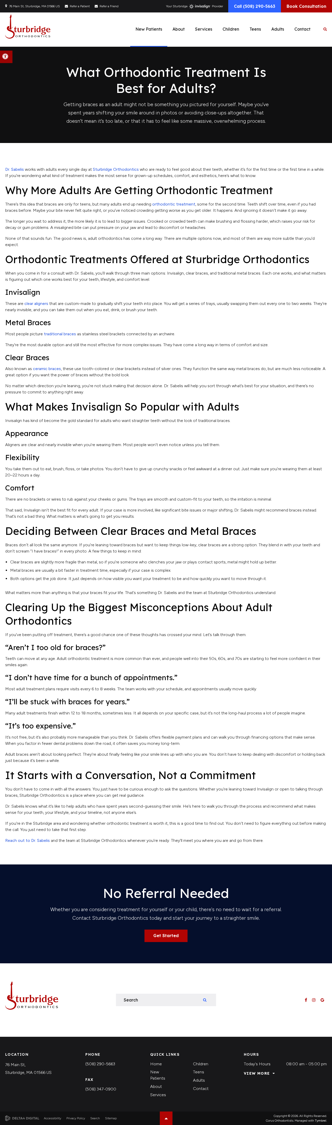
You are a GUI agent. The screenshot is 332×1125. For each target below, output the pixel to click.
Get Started (166, 935)
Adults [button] (277, 29)
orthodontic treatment (173, 204)
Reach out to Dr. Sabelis (27, 840)
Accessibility (52, 1118)
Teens (198, 1071)
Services (158, 1094)
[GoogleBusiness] (322, 1000)
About (156, 1086)
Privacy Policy (75, 1118)
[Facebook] (306, 1000)
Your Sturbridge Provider (194, 6)
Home (156, 1063)
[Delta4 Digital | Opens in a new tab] (22, 1118)
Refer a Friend (109, 6)
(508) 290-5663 (100, 1063)
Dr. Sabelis (14, 169)
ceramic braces (47, 368)
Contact (201, 1088)
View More (257, 1073)
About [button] (178, 29)
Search (95, 1118)
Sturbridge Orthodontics (116, 169)
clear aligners (36, 303)
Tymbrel (320, 1120)
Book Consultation (306, 6)
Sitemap (111, 1118)
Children (200, 1063)
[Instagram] (314, 1000)
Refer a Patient (80, 6)
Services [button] (203, 29)
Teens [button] (255, 29)
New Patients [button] (148, 29)
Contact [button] (302, 29)
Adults (199, 1080)
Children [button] (231, 29)
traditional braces (59, 333)
